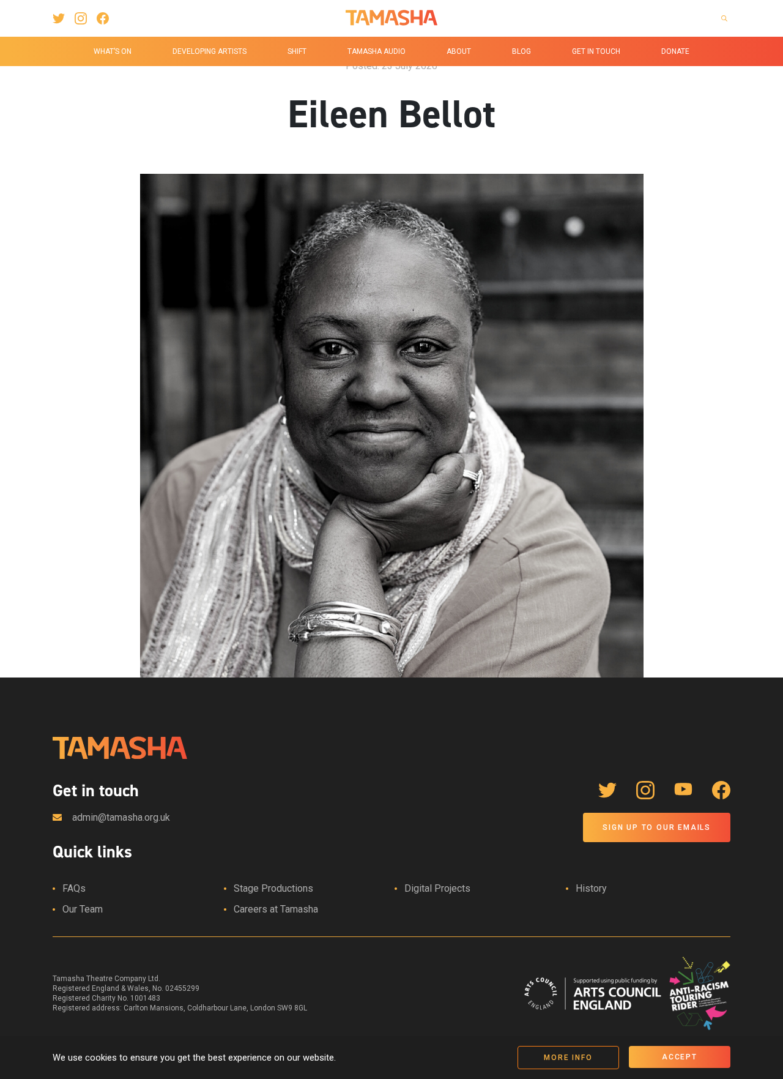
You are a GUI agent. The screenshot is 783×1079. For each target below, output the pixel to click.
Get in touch (596, 51)
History (591, 888)
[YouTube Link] (683, 790)
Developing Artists (210, 51)
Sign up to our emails (657, 827)
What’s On (113, 51)
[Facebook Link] (103, 18)
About (459, 51)
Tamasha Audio (376, 51)
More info (568, 1057)
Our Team (82, 909)
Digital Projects (437, 888)
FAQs (74, 888)
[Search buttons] (724, 18)
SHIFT (297, 51)
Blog (521, 51)
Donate (675, 51)
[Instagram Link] (81, 18)
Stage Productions (273, 888)
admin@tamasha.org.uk (121, 817)
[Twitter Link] (59, 18)
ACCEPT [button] (679, 1057)
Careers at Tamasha (276, 909)
